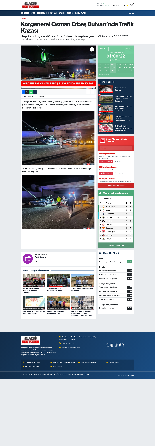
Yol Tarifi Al (120, 161)
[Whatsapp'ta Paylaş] (31, 92)
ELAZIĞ (64, 374)
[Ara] (130, 13)
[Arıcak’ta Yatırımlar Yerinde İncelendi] (82, 280)
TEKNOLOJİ (42, 13)
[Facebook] (108, 345)
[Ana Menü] (132, 13)
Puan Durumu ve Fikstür (89, 362)
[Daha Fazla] (35, 92)
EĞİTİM (70, 13)
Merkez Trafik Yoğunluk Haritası (64, 362)
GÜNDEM (25, 13)
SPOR (33, 13)
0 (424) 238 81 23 (68, 343)
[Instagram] (116, 345)
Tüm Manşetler (114, 362)
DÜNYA (70, 374)
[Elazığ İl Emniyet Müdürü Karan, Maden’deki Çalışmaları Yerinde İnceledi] (82, 303)
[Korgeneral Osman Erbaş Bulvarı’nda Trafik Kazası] (58, 67)
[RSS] (123, 345)
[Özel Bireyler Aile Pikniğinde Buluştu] (58, 280)
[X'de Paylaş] (27, 92)
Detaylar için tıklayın (116, 245)
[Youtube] (119, 345)
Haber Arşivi (57, 366)
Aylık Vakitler (105, 75)
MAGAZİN (87, 374)
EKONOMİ (52, 13)
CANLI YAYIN (80, 13)
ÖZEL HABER (78, 374)
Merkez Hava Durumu (33, 362)
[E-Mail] (36, 262)
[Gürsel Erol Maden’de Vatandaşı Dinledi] (58, 303)
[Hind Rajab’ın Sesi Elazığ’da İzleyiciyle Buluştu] (34, 303)
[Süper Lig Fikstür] (131, 253)
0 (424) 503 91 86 (107, 161)
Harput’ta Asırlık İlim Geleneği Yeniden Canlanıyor (31, 290)
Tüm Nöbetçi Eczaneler (117, 185)
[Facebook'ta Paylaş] (23, 92)
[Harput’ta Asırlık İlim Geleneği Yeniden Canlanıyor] (34, 280)
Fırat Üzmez (27, 96)
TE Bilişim (131, 375)
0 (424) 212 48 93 (107, 173)
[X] (112, 345)
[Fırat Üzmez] (28, 259)
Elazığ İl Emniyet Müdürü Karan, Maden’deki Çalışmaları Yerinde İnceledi (82, 313)
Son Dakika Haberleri (32, 366)
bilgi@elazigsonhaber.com (71, 347)
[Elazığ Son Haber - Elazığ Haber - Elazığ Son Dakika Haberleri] (30, 5)
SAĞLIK (62, 13)
